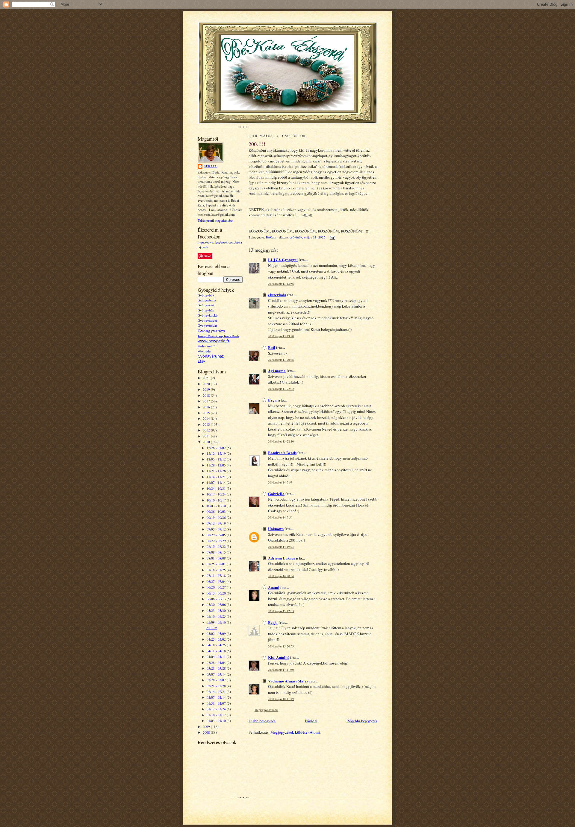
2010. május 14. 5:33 (280, 482)
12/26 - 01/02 (217, 448)
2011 (207, 436)
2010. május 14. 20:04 (281, 576)
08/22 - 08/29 (217, 541)
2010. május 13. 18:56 (281, 284)
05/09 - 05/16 (217, 622)
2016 (207, 407)
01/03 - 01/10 (217, 720)
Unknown (276, 528)
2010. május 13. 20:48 (281, 360)
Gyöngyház (206, 310)
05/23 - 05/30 (217, 610)
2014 (207, 418)
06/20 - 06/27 (217, 587)
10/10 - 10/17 (217, 500)
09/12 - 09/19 (217, 523)
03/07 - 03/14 (217, 674)
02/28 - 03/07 (217, 680)
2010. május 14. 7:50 (280, 517)
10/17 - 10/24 (217, 494)
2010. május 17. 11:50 (281, 670)
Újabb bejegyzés (262, 720)
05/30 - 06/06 (217, 604)
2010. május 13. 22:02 (281, 389)
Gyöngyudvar (207, 325)
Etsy (201, 361)
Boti (271, 347)
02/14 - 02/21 (217, 691)
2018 (207, 395)
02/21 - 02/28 (217, 686)
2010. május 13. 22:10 (281, 441)
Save (207, 256)
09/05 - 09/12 (217, 529)
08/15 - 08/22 (217, 546)
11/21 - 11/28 (217, 471)
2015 (207, 413)
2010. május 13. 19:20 (281, 336)
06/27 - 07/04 (217, 581)
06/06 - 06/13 (217, 599)
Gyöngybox (206, 295)
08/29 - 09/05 (217, 535)
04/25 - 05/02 (217, 639)
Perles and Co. (207, 346)
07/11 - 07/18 (217, 575)
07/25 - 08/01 (217, 564)
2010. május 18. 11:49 (281, 699)
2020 (207, 383)
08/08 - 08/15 (217, 552)
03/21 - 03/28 (217, 668)
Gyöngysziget (207, 320)
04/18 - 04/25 (217, 645)
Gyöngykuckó (208, 315)
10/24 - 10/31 (217, 488)
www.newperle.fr (213, 341)
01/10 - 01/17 (217, 715)
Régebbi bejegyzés (361, 720)
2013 (207, 424)
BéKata (210, 166)
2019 (207, 389)
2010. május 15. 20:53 (281, 646)
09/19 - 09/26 (217, 517)
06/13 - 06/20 (217, 593)
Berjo (273, 622)
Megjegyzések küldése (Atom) (295, 732)
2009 (207, 726)
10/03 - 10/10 (217, 506)
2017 (207, 401)
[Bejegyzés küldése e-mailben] (332, 237)
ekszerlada (277, 294)
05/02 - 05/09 (217, 633)
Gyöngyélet (206, 305)
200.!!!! (211, 628)
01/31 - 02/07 (217, 703)
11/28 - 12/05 (217, 465)
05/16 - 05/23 (217, 616)
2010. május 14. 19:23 (281, 547)
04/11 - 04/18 (217, 651)
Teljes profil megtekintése (215, 220)
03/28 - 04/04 (217, 662)
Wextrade (204, 351)
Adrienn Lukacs (281, 558)
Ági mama (277, 370)
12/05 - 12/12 (217, 459)
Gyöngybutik (207, 300)
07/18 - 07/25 (217, 570)
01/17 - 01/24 (217, 709)
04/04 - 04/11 (217, 656)
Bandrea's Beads (282, 452)
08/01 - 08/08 (217, 558)
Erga (272, 400)
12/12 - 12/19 (217, 453)
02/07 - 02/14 (217, 697)
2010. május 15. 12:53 (281, 611)
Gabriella (276, 493)
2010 (207, 442)
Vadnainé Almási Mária (288, 681)
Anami (273, 587)
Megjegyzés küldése (266, 710)
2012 (207, 430)
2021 (207, 378)
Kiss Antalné (278, 657)
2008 (207, 732)
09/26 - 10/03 (217, 511)
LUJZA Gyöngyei (283, 259)
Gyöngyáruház (211, 356)
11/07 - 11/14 (217, 482)
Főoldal (311, 720)
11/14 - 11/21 (217, 477)
